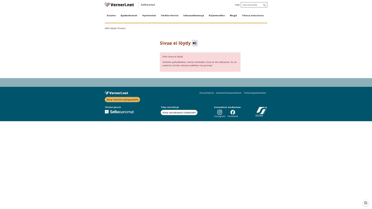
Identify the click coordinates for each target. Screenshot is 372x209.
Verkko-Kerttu (170, 15)
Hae (237, 4)
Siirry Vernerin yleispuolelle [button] (122, 99)
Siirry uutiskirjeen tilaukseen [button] (179, 112)
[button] (365, 202)
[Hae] (264, 4)
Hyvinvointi (149, 15)
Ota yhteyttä (207, 92)
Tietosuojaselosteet (255, 92)
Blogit (233, 15)
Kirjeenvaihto (217, 15)
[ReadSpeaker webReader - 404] (195, 43)
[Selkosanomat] (119, 111)
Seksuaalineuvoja (193, 15)
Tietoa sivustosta (253, 15)
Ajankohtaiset (129, 15)
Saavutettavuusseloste (228, 92)
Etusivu (111, 15)
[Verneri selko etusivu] (119, 4)
